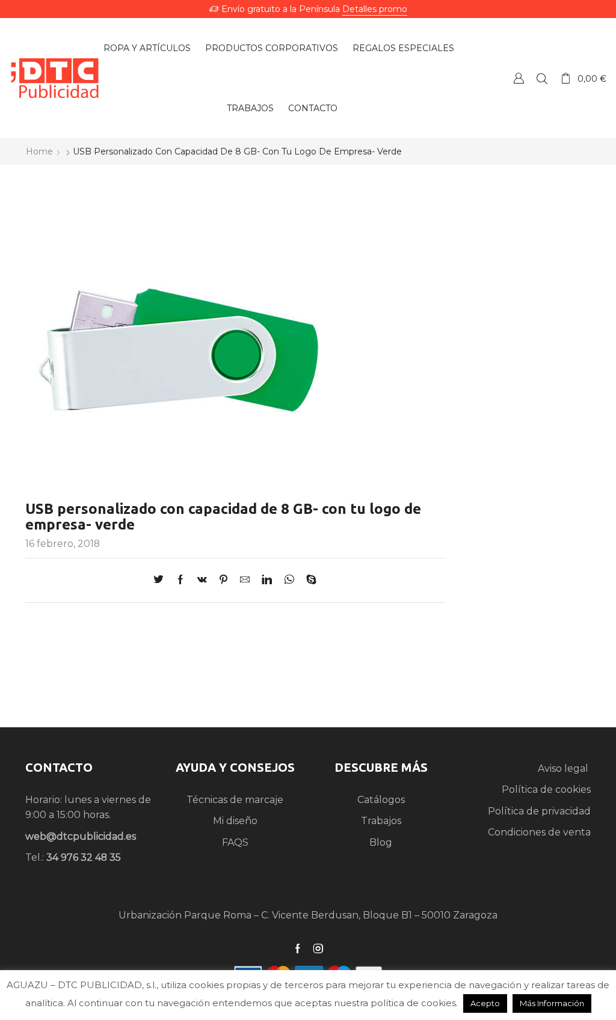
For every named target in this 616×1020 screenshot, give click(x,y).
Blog (380, 842)
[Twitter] (161, 580)
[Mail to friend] (245, 580)
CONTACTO (59, 767)
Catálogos (381, 799)
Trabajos (250, 108)
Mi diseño (235, 820)
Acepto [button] (485, 1003)
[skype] (308, 580)
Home (39, 151)
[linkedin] (267, 580)
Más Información (552, 1003)
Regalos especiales (403, 48)
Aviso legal (564, 768)
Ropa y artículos (147, 48)
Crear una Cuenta (518, 78)
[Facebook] (180, 580)
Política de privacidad (539, 811)
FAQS (235, 842)
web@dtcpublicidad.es (80, 836)
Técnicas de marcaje (234, 799)
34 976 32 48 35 (83, 857)
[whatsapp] (289, 580)
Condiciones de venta (539, 832)
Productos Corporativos (271, 48)
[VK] (202, 580)
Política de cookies (546, 789)
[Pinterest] (223, 580)
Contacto (312, 108)
